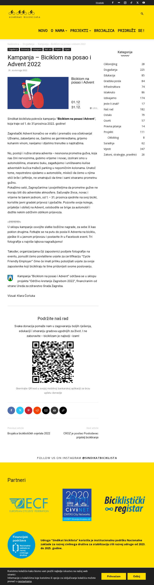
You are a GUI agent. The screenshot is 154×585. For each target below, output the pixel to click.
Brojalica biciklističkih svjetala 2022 (29, 433)
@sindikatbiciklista (99, 458)
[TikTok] (131, 2)
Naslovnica (13, 44)
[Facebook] (113, 2)
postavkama (25, 581)
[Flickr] (119, 2)
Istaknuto (109, 92)
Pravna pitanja (112, 126)
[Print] (54, 410)
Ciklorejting (110, 64)
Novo (43, 30)
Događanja (28, 44)
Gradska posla (112, 81)
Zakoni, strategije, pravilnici (120, 154)
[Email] (46, 410)
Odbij (136, 576)
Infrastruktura (112, 86)
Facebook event (76, 236)
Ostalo (108, 115)
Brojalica (104, 30)
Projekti (79, 30)
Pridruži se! (131, 30)
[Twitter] (137, 2)
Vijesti (67, 49)
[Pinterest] (28, 410)
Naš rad (48, 49)
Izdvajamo (37, 49)
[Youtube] (143, 2)
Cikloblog (113, 137)
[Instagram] (125, 2)
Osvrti (107, 120)
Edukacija (25, 49)
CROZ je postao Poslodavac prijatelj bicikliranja (80, 435)
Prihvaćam (113, 576)
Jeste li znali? (111, 103)
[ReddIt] (37, 410)
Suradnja (109, 143)
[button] (141, 14)
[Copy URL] (63, 410)
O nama (57, 30)
